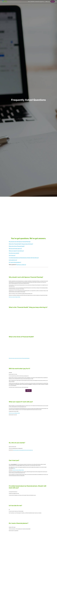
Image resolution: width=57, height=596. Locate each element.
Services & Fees (37, 1)
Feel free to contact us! (21, 264)
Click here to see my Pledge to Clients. (14, 413)
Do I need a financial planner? (15, 262)
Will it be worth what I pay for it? (15, 248)
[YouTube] (46, 1)
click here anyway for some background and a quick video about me (23, 450)
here (14, 468)
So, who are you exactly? (14, 253)
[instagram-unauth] (47, 1)
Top (55, 594)
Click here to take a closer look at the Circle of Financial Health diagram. (19, 358)
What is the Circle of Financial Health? (17, 246)
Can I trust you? (12, 255)
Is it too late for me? (13, 260)
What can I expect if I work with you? (16, 250)
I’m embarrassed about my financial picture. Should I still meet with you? (24, 257)
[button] (27, 319)
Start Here (52, 1)
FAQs (41, 1)
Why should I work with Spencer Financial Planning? (19, 241)
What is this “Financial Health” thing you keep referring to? (21, 244)
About (29, 1)
